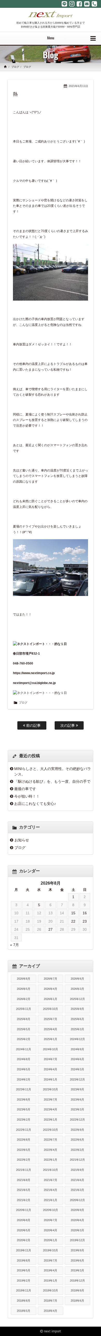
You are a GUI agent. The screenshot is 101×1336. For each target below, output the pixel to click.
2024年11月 (23, 1049)
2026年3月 (77, 988)
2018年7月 (50, 1300)
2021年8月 (23, 1180)
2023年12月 (77, 1079)
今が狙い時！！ (27, 796)
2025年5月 (23, 1029)
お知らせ (22, 840)
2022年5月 (23, 1149)
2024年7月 (50, 1059)
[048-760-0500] (94, 4)
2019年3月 (77, 1270)
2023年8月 (23, 1099)
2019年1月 (50, 1280)
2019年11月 (23, 1250)
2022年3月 (77, 1149)
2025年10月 (50, 1008)
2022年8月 (23, 1139)
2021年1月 (50, 1200)
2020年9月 (77, 1209)
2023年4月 (50, 1109)
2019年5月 (23, 1270)
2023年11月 (23, 1089)
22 (73, 921)
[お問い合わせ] (87, 4)
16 (85, 913)
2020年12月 (77, 1200)
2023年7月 (50, 1099)
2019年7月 (50, 1260)
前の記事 (33, 725)
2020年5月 (23, 1230)
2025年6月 (77, 1019)
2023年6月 (77, 1099)
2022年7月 (50, 1139)
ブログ (15, 66)
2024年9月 (77, 1049)
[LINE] (64, 4)
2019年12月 (77, 1240)
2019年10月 (50, 1250)
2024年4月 (50, 1069)
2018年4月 (50, 1310)
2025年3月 (77, 1029)
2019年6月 (77, 1260)
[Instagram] (72, 4)
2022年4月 (50, 1149)
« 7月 (14, 945)
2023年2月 (23, 1119)
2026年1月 (50, 999)
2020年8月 (23, 1220)
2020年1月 (50, 1240)
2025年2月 (23, 1039)
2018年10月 (50, 1290)
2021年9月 (77, 1169)
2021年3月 (77, 1189)
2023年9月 (77, 1089)
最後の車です (25, 789)
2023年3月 (77, 1109)
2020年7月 (50, 1220)
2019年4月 (50, 1270)
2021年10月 (50, 1169)
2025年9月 (77, 1008)
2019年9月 (77, 1250)
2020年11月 (23, 1209)
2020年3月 (77, 1230)
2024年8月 (23, 1059)
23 (85, 921)
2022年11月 (23, 1129)
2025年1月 (50, 1039)
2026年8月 (23, 978)
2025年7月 (50, 1019)
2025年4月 (50, 1029)
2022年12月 (77, 1119)
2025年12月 (77, 999)
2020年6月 (77, 1220)
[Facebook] (79, 4)
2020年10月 (50, 1209)
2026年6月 (77, 978)
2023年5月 (23, 1109)
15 (73, 913)
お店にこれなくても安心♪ (35, 803)
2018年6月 (77, 1300)
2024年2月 (23, 1079)
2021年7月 (50, 1180)
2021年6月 (77, 1180)
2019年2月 (23, 1280)
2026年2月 (23, 999)
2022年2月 (23, 1159)
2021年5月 (23, 1189)
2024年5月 (23, 1069)
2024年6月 (77, 1059)
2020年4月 (50, 1230)
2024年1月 (50, 1079)
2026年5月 (23, 988)
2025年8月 (23, 1019)
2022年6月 (77, 1139)
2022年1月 (50, 1159)
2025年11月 (23, 1008)
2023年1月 (50, 1119)
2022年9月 (77, 1129)
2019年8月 (23, 1260)
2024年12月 (77, 1039)
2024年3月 (77, 1069)
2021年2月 (23, 1200)
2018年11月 (23, 1290)
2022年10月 (50, 1129)
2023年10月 (50, 1089)
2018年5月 (23, 1310)
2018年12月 (77, 1280)
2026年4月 (50, 988)
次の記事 (68, 725)
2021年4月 (50, 1189)
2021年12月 (77, 1159)
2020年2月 (23, 1240)
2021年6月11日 (78, 86)
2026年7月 (50, 978)
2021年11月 (23, 1169)
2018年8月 (23, 1300)
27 (50, 929)
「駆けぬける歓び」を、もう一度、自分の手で (52, 781)
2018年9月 (77, 1290)
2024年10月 (50, 1049)
